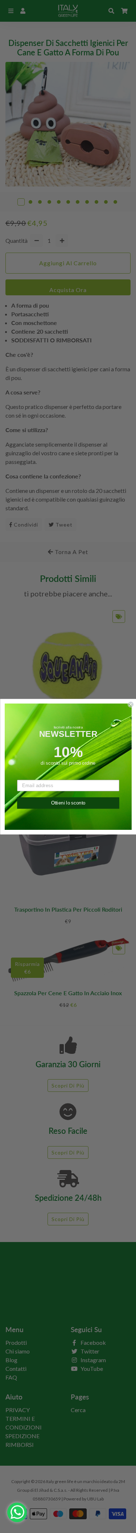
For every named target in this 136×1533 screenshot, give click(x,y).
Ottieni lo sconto (68, 802)
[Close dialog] (131, 704)
